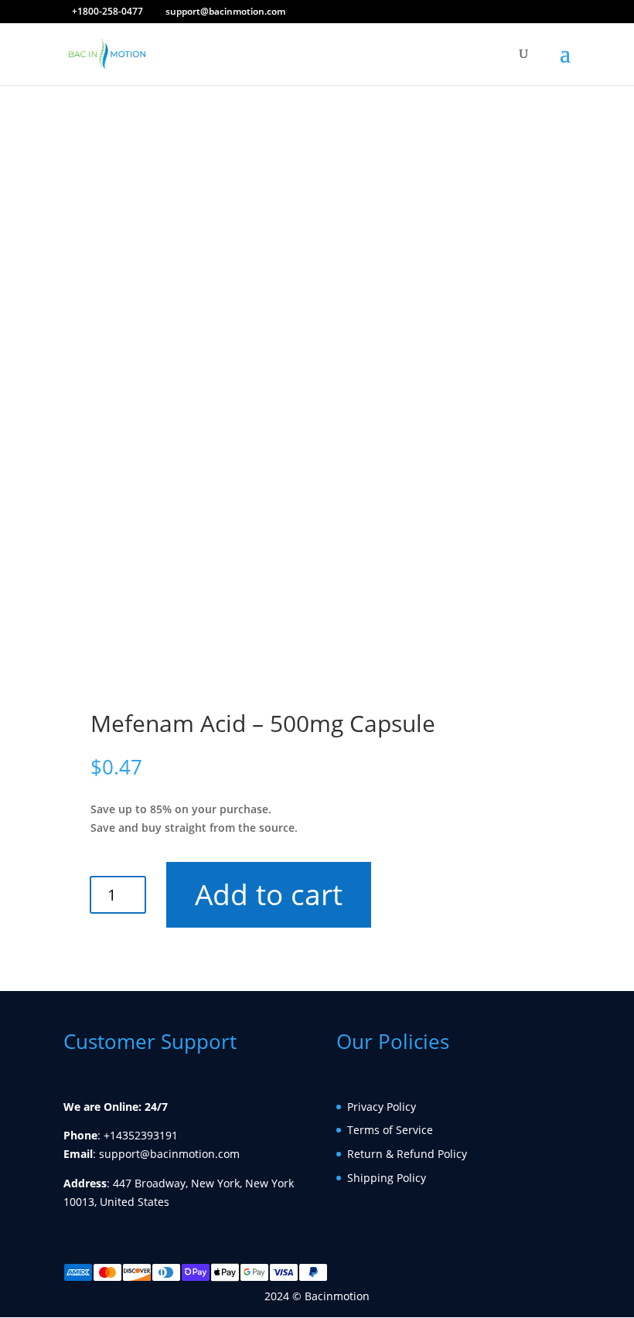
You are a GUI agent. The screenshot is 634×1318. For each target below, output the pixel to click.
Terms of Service (390, 1129)
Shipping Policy (386, 1177)
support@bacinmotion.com (169, 1153)
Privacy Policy (381, 1106)
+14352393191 (141, 1135)
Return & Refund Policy (407, 1153)
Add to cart (269, 894)
